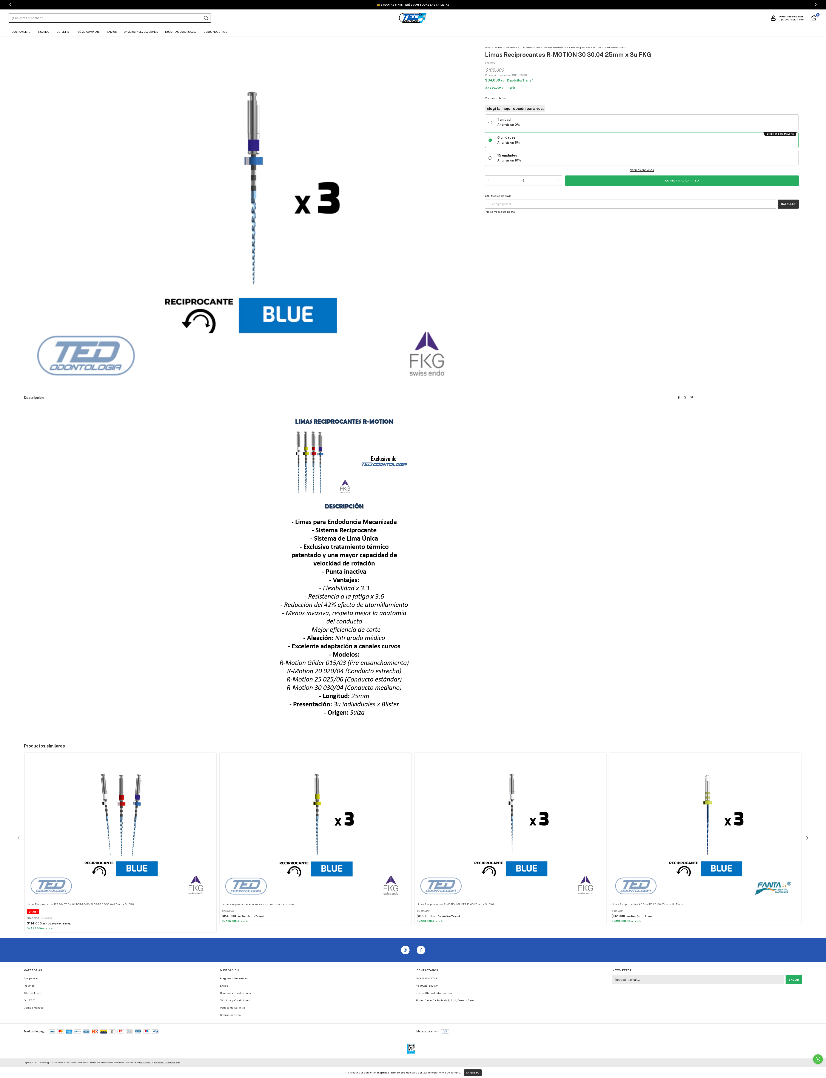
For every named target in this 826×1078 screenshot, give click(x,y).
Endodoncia (511, 47)
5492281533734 (426, 978)
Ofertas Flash (32, 993)
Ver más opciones (642, 170)
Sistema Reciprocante (555, 47)
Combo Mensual (34, 1007)
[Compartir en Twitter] (685, 397)
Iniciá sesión (795, 16)
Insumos (43, 31)
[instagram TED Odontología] (405, 950)
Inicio (487, 47)
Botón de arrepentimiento (167, 1062)
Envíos (112, 31)
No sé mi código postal (501, 211)
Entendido (472, 1072)
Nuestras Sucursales (181, 31)
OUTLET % (63, 31)
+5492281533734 (427, 985)
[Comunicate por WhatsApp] (818, 1059)
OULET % (29, 1000)
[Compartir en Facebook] (679, 397)
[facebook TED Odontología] (421, 950)
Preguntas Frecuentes (234, 978)
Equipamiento (21, 31)
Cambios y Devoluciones (141, 31)
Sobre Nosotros (215, 31)
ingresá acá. (145, 1062)
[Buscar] (205, 18)
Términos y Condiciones (235, 1000)
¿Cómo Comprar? (88, 31)
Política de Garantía (232, 1007)
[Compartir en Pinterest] (691, 397)
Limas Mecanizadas (530, 47)
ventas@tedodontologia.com (434, 993)
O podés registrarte (791, 19)
